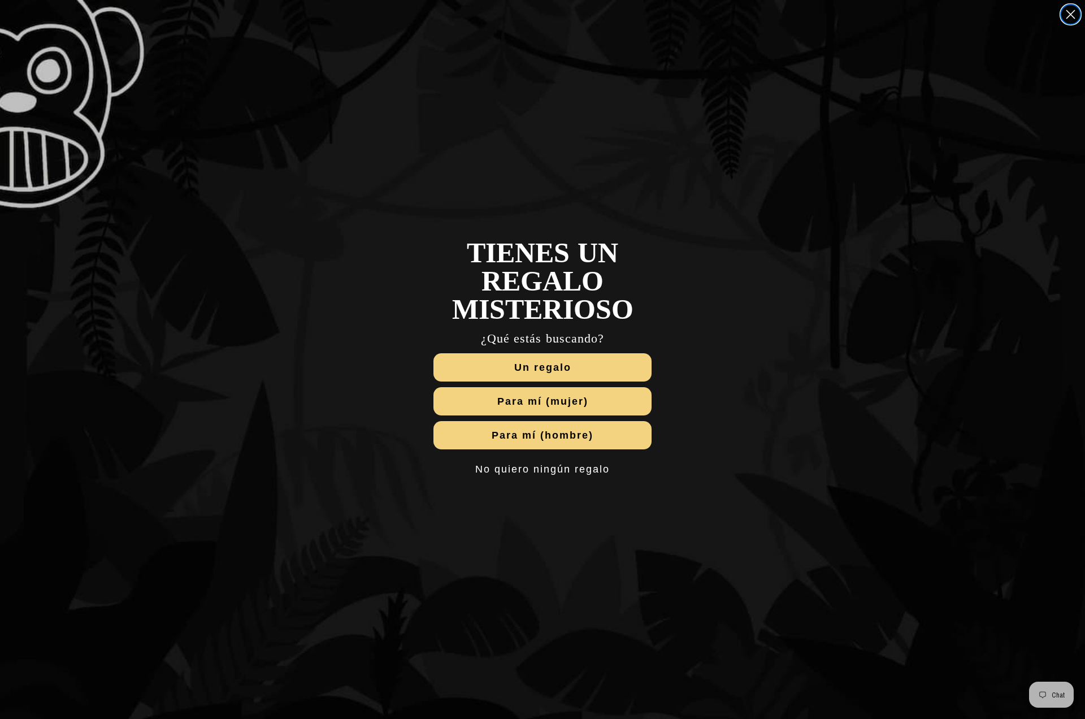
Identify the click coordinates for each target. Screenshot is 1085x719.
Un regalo (542, 367)
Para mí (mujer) (542, 401)
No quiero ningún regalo (542, 469)
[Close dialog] (1070, 14)
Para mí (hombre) (542, 435)
